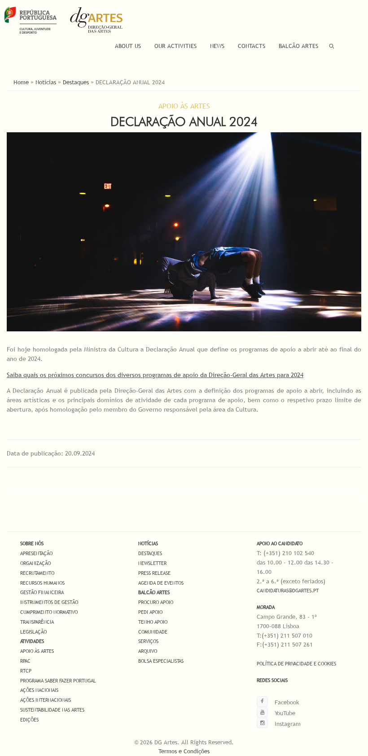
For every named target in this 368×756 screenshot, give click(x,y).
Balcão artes (154, 592)
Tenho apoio (152, 622)
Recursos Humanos (42, 583)
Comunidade (152, 631)
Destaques (76, 82)
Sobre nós (32, 543)
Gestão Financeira (42, 592)
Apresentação (36, 553)
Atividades (32, 641)
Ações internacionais (45, 700)
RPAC (25, 661)
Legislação (33, 631)
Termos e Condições (184, 751)
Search (331, 46)
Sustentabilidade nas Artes (52, 709)
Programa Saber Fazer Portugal (58, 680)
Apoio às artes (37, 651)
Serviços (148, 641)
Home (21, 82)
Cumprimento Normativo (49, 612)
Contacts (251, 46)
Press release (154, 573)
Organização (35, 563)
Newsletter (152, 563)
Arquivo (147, 651)
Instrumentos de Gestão (49, 602)
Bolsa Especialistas (161, 661)
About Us (128, 46)
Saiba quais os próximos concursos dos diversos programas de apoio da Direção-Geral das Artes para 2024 (155, 375)
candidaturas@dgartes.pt (288, 590)
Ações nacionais (39, 690)
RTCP (25, 670)
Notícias (45, 82)
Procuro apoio (155, 602)
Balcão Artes (298, 46)
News (217, 46)
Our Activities (175, 46)
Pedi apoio (150, 612)
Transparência (37, 622)
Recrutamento (37, 573)
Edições (29, 719)
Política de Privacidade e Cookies (296, 663)
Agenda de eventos (161, 583)
